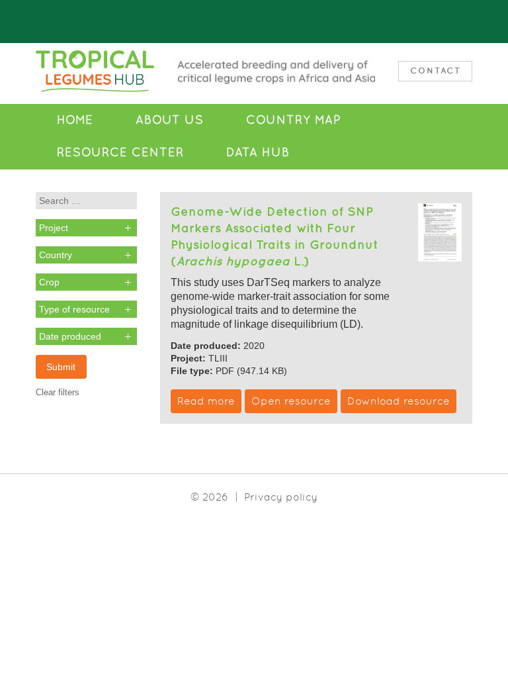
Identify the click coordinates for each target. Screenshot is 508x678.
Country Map (293, 119)
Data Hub (258, 152)
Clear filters (57, 392)
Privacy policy (281, 497)
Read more (206, 401)
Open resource (291, 401)
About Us (170, 119)
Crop (49, 282)
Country (55, 255)
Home (75, 119)
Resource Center (120, 152)
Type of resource (74, 309)
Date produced (70, 336)
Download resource (398, 401)
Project (53, 227)
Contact (435, 70)
